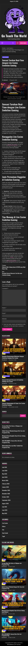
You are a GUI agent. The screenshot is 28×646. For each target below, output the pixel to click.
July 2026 (4, 467)
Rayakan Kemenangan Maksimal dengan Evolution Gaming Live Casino (13, 357)
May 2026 (4, 474)
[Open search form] (12, 43)
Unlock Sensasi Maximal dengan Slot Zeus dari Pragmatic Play (13, 587)
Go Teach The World (14, 36)
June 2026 (4, 470)
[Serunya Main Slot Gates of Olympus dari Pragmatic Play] (14, 553)
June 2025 (4, 510)
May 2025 (4, 513)
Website (4, 319)
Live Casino (5, 57)
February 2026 (5, 484)
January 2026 (5, 487)
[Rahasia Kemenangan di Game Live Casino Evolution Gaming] (14, 393)
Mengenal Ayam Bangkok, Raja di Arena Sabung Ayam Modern (13, 611)
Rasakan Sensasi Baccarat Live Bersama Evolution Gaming (12, 273)
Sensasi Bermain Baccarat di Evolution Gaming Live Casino (12, 380)
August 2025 (5, 503)
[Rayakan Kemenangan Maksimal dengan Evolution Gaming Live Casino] (14, 346)
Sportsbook (5, 533)
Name (4, 308)
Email (4, 313)
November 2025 (6, 494)
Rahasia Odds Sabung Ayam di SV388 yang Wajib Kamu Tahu (13, 267)
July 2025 (4, 507)
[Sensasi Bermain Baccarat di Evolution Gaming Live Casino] (14, 370)
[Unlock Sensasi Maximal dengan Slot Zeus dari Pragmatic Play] (14, 577)
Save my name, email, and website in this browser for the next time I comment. (14, 325)
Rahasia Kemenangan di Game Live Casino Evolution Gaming (13, 404)
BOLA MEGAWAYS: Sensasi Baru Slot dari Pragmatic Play (11, 634)
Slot (3, 530)
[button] (2, 42)
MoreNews (10, 644)
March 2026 (5, 480)
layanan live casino (12, 144)
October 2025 (5, 497)
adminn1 (5, 80)
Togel (3, 536)
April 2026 (4, 477)
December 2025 (6, 490)
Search (4, 411)
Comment (5, 288)
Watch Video (23, 43)
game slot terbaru (12, 260)
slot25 (11, 256)
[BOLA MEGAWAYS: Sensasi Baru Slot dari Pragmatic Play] (14, 624)
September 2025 (6, 500)
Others (4, 526)
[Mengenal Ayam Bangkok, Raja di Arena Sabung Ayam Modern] (14, 600)
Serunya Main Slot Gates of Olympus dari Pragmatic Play (12, 564)
